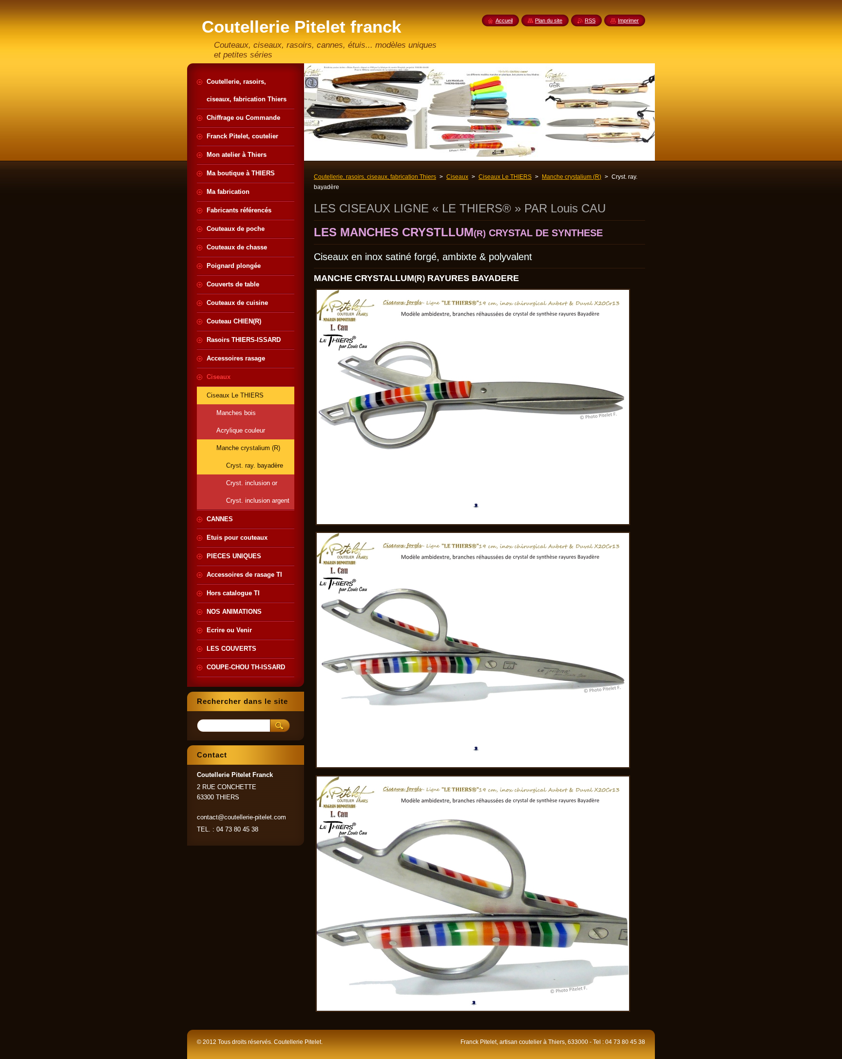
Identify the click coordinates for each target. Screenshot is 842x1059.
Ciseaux (457, 177)
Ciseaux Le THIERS (505, 177)
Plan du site (548, 20)
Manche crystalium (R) (571, 177)
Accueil (504, 20)
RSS (590, 20)
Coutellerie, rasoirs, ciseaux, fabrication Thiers (375, 177)
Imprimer (628, 20)
